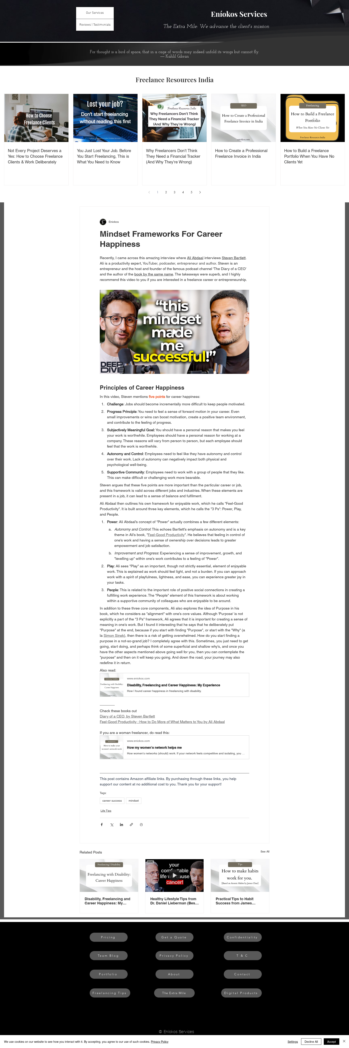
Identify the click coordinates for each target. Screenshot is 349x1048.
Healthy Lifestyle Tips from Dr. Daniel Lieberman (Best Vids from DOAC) (173, 901)
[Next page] (200, 192)
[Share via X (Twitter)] (112, 824)
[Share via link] (131, 824)
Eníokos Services (239, 14)
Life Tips (106, 810)
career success (112, 800)
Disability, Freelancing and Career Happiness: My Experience (107, 901)
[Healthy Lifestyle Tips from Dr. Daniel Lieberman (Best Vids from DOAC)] (174, 875)
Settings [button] (293, 1042)
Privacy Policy (159, 1042)
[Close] (344, 1041)
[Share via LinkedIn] (121, 824)
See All (265, 851)
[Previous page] (149, 192)
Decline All (311, 1042)
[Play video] (174, 332)
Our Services (95, 13)
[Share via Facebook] (102, 824)
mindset (134, 800)
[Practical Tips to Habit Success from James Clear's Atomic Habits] (240, 875)
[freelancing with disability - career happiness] (109, 875)
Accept (331, 1042)
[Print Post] (141, 824)
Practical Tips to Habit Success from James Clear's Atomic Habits (234, 901)
